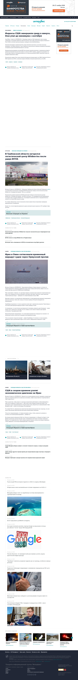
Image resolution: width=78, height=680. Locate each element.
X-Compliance (8, 669)
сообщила (39, 96)
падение (15, 61)
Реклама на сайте (36, 652)
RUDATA (28, 670)
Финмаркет (34, 17)
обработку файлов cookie (57, 659)
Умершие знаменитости (38, 642)
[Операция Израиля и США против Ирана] (25, 641)
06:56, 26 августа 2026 (14, 77)
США (7, 61)
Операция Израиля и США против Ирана (21, 251)
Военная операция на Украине (19, 151)
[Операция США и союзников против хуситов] (66, 640)
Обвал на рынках (17, 30)
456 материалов (36, 644)
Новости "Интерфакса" (31, 668)
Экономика (23, 25)
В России (12, 25)
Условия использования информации (64, 672)
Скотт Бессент (15, 432)
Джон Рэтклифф (28, 105)
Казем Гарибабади (16, 330)
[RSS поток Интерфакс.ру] (33, 674)
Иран (10, 330)
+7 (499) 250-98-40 (38, 661)
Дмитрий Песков (17, 105)
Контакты (7, 652)
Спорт (28, 25)
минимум (20, 61)
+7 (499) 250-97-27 (47, 661)
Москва (39, 25)
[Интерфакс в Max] (35, 674)
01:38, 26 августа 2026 (35, 387)
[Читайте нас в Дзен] (28, 674)
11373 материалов (9, 645)
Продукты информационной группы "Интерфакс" (23, 664)
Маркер (7, 672)
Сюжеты (53, 25)
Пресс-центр (22, 652)
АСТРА (7, 673)
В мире (17, 25)
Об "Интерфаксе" (13, 17)
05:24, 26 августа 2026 (32, 150)
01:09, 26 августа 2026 (35, 251)
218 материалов (63, 646)
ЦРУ (23, 105)
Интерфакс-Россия (27, 17)
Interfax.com (20, 17)
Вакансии (28, 652)
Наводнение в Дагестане (49, 643)
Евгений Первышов (25, 218)
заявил (48, 189)
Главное (7, 25)
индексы (10, 61)
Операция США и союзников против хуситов (64, 643)
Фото (58, 25)
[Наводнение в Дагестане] (52, 640)
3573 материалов (23, 645)
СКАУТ (7, 670)
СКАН (28, 669)
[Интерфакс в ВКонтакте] (32, 674)
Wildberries (8, 218)
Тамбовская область (15, 218)
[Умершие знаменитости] (39, 640)
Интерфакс (39, 21)
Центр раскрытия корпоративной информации (35, 672)
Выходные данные (61, 673)
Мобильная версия (4, 17)
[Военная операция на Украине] (12, 640)
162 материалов (49, 645)
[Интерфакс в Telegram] (30, 674)
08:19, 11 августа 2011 (26, 30)
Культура (33, 25)
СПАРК (7, 668)
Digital (43, 25)
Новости (48, 25)
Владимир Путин (9, 105)
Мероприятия (44, 652)
